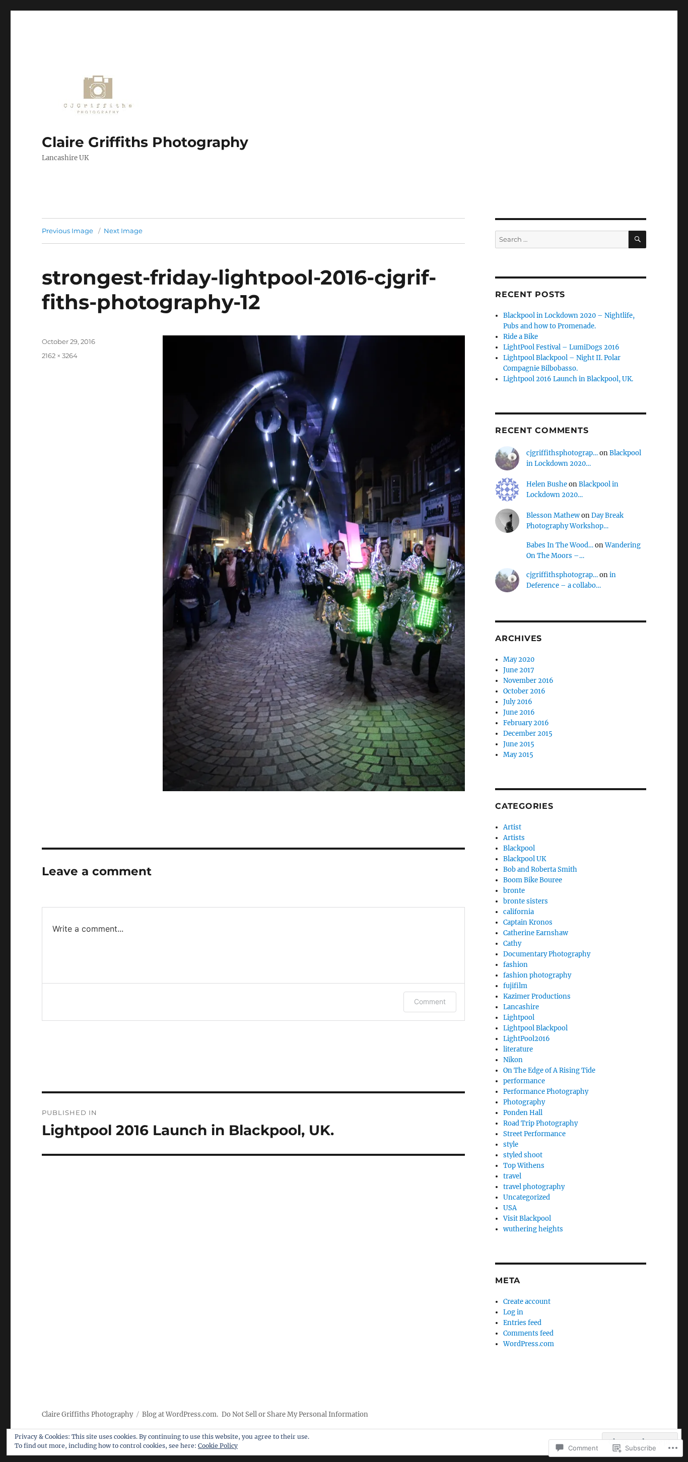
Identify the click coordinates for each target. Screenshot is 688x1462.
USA (510, 1208)
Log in (513, 1312)
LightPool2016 (526, 1038)
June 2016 (519, 712)
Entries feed (522, 1322)
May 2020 (518, 659)
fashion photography (537, 975)
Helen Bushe (546, 484)
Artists (514, 837)
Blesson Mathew (553, 515)
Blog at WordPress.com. (180, 1414)
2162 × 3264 (60, 356)
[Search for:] (562, 239)
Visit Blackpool (527, 1218)
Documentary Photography (546, 954)
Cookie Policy (218, 1445)
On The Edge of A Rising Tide (549, 1070)
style (510, 1144)
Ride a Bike (520, 336)
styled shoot (522, 1155)
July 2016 (517, 702)
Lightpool (518, 1017)
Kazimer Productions (537, 996)
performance (524, 1081)
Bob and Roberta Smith (540, 869)
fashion (515, 964)
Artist (512, 827)
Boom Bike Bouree (532, 880)
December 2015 (528, 733)
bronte (514, 890)
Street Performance (534, 1134)
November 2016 (528, 680)
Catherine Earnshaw (535, 933)
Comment (430, 1001)
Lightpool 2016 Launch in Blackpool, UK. (568, 379)
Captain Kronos (528, 922)
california (518, 912)
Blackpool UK (524, 859)
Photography (524, 1102)
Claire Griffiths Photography (145, 142)
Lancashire (521, 1007)
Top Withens (523, 1165)
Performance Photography (545, 1091)
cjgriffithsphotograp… (562, 453)
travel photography (534, 1186)
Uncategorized (526, 1197)
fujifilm (515, 986)
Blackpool (519, 848)
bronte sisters (525, 901)
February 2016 (526, 723)
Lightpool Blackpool (535, 1028)
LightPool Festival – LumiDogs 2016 (561, 347)
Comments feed (528, 1333)
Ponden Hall (522, 1112)
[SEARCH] (637, 239)
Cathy (512, 943)
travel (512, 1176)
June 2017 (518, 670)
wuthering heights (533, 1229)
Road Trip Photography (540, 1123)
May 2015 (518, 754)
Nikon (513, 1060)
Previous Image (67, 231)
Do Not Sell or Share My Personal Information (295, 1414)
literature (518, 1049)
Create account (527, 1301)
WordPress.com (528, 1344)
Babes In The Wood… (559, 545)
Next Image (123, 231)
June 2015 (518, 744)
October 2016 (524, 691)
